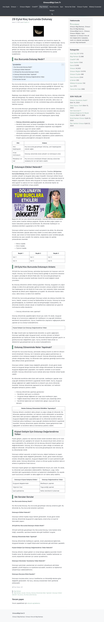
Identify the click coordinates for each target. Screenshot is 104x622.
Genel (72, 65)
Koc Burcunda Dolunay (30, 594)
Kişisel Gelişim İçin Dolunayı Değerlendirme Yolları (29, 77)
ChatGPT (35, 7)
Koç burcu (20, 594)
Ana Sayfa (6, 7)
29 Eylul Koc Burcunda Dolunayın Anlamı (26, 72)
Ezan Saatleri (74, 62)
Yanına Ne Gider (70, 7)
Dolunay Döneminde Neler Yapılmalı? (25, 74)
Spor (61, 7)
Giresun (13, 7)
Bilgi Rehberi (44, 7)
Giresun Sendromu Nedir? (78, 100)
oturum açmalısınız (33, 603)
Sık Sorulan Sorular (20, 79)
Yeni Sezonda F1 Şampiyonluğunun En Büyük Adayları (79, 113)
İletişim (52, 10)
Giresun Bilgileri (25, 7)
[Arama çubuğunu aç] (52, 14)
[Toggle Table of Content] (62, 64)
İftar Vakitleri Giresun (77, 123)
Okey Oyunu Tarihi (76, 105)
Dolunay (28, 593)
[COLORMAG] (74, 24)
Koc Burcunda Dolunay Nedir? (23, 67)
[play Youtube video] (38, 203)
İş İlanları (73, 80)
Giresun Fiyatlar (82, 7)
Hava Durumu (53, 7)
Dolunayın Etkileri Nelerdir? (22, 69)
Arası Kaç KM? (75, 53)
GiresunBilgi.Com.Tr (52, 2)
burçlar (23, 593)
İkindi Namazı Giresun (77, 118)
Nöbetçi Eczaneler (95, 7)
